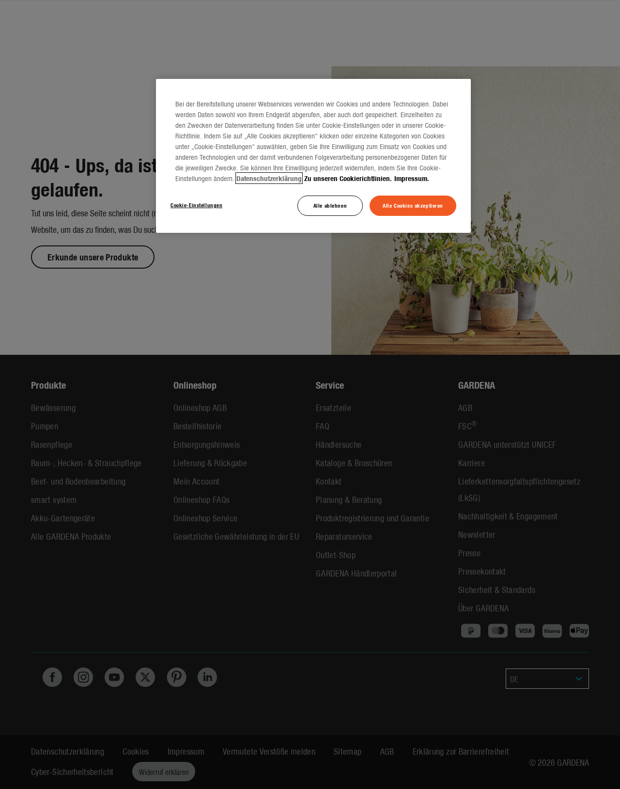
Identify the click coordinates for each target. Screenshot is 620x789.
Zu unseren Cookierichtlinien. (348, 178)
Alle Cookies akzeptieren (413, 205)
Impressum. (411, 178)
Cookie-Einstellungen (196, 205)
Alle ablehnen (330, 205)
